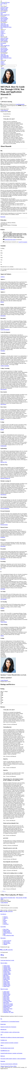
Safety (4, 921)
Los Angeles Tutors (7, 1001)
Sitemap (2, 1066)
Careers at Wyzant (7, 940)
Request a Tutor (6, 930)
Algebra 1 (3, 276)
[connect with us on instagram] (2, 955)
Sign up (5, 3)
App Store (3, 911)
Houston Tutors (6, 1000)
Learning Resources (7, 933)
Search (2, 68)
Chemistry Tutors (7, 968)
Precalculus (3, 546)
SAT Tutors (5, 980)
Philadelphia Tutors (7, 1006)
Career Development (5, 329)
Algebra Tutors (6, 965)
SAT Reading (3, 599)
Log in (2, 3)
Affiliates (5, 944)
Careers (2, 32)
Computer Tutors (7, 969)
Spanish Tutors (6, 982)
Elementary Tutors (7, 970)
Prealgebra (3, 537)
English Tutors (6, 971)
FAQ (2, 13)
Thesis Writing (4, 621)
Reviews (5, 920)
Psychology (3, 558)
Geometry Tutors (7, 973)
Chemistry (3, 350)
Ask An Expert (4, 17)
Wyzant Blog (3, 20)
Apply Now (3, 23)
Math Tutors (5, 975)
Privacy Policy (13, 1066)
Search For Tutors (4, 7)
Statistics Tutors (6, 983)
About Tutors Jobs (4, 24)
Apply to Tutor (6, 941)
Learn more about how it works (7, 960)
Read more (3, 216)
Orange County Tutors (8, 1005)
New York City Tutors (8, 1003)
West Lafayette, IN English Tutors (8, 897)
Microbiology (3, 494)
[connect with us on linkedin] (3, 955)
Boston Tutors (6, 992)
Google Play (10, 911)
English (2, 429)
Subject (2, 65)
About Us (3, 30)
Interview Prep (4, 462)
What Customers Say (5, 14)
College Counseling (5, 365)
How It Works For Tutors (6, 27)
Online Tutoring (4, 9)
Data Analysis (4, 389)
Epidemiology (4, 445)
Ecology (2, 419)
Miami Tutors (6, 1002)
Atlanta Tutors (6, 991)
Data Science (3, 404)
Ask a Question (4, 19)
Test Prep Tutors (6, 985)
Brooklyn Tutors (6, 994)
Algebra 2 (3, 289)
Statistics (2, 608)
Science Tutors (6, 981)
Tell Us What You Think (8, 935)
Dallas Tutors (6, 996)
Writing (2, 635)
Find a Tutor (6, 929)
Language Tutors (7, 974)
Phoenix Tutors (6, 1007)
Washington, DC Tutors (8, 1012)
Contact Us (3, 33)
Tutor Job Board (6, 943)
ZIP (1, 66)
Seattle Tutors (6, 1009)
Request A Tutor (4, 8)
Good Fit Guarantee (20, 104)
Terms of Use (7, 1066)
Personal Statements (5, 508)
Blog (4, 934)
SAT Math (3, 589)
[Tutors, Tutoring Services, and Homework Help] (5, 2)
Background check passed (10, 239)
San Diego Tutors (7, 1011)
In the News (5, 924)
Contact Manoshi (4, 110)
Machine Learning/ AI (5, 478)
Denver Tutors (6, 997)
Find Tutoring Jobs (5, 25)
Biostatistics (3, 315)
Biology (2, 302)
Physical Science (4, 524)
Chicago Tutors (6, 995)
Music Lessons (6, 976)
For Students (3, 12)
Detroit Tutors (6, 998)
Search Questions (4, 18)
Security (5, 922)
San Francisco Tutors (7, 1008)
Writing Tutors (6, 986)
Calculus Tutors (6, 966)
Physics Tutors (6, 977)
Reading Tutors (6, 979)
